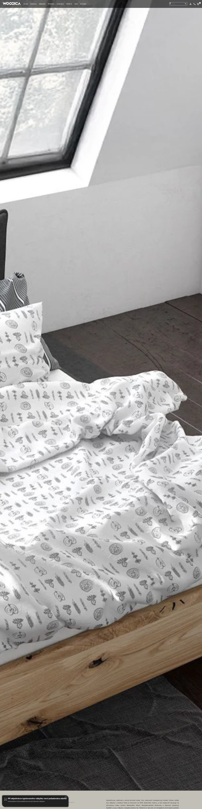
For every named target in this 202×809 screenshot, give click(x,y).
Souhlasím (179, 790)
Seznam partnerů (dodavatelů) (98, 795)
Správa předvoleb (180, 801)
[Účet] (190, 4)
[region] (101, 795)
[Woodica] (12, 3)
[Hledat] (185, 3)
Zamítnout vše (179, 796)
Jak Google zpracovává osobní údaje (100, 792)
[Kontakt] (194, 4)
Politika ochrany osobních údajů (52, 803)
